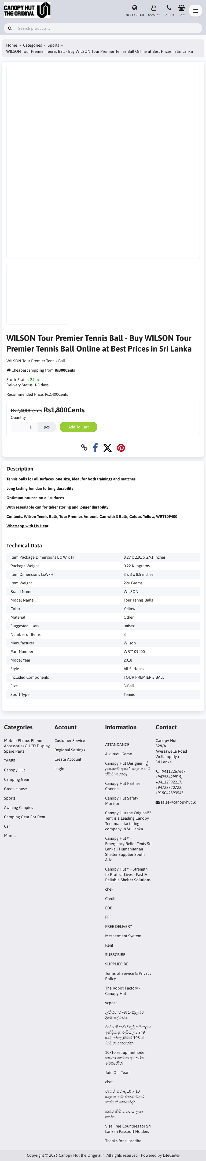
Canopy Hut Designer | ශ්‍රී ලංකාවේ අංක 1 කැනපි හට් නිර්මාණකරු (127, 768)
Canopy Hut (14, 770)
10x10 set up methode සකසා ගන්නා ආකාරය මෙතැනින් (124, 1057)
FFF (108, 917)
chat (109, 1082)
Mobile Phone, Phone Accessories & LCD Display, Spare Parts (27, 745)
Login (59, 768)
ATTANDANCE (117, 744)
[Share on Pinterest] (121, 447)
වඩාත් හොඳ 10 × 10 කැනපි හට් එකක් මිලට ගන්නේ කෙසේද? (124, 1096)
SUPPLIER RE (116, 964)
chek (109, 889)
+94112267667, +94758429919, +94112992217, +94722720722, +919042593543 (171, 782)
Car (7, 826)
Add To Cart (78, 427)
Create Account (67, 759)
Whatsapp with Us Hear (27, 526)
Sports (53, 45)
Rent (109, 945)
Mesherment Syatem (123, 936)
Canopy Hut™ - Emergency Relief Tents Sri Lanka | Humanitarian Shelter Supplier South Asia (128, 849)
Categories (32, 45)
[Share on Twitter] (107, 447)
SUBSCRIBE (115, 954)
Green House (15, 788)
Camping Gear (16, 779)
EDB (108, 908)
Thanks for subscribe (123, 1140)
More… (10, 835)
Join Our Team (118, 1072)
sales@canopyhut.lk (178, 802)
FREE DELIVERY (118, 926)
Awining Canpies (18, 807)
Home (11, 45)
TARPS (9, 760)
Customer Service (69, 740)
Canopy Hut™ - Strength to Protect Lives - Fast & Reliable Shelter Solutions (127, 874)
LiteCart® (171, 1155)
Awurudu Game (118, 754)
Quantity (18, 417)
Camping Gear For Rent (24, 817)
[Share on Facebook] (95, 447)
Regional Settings (69, 750)
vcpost (111, 1003)
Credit (110, 898)
